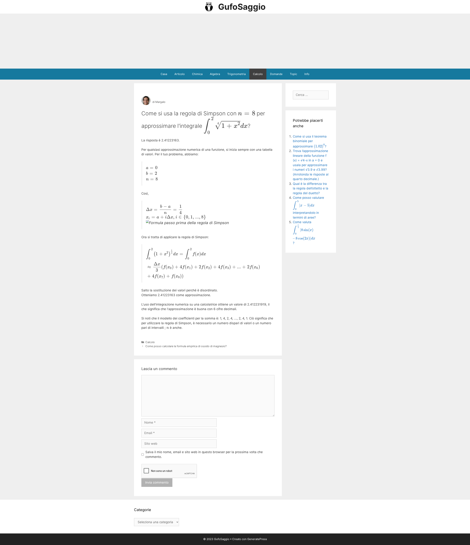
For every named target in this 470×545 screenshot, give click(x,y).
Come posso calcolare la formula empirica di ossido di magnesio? (186, 346)
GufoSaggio (242, 7)
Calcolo (258, 74)
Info (306, 74)
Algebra (215, 74)
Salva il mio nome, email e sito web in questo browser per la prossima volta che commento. (204, 454)
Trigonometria (236, 74)
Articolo (179, 74)
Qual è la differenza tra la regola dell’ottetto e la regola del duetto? (310, 188)
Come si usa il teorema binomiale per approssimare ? (310, 141)
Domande (276, 74)
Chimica (197, 74)
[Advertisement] (235, 41)
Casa (164, 74)
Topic (293, 74)
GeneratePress (257, 539)
